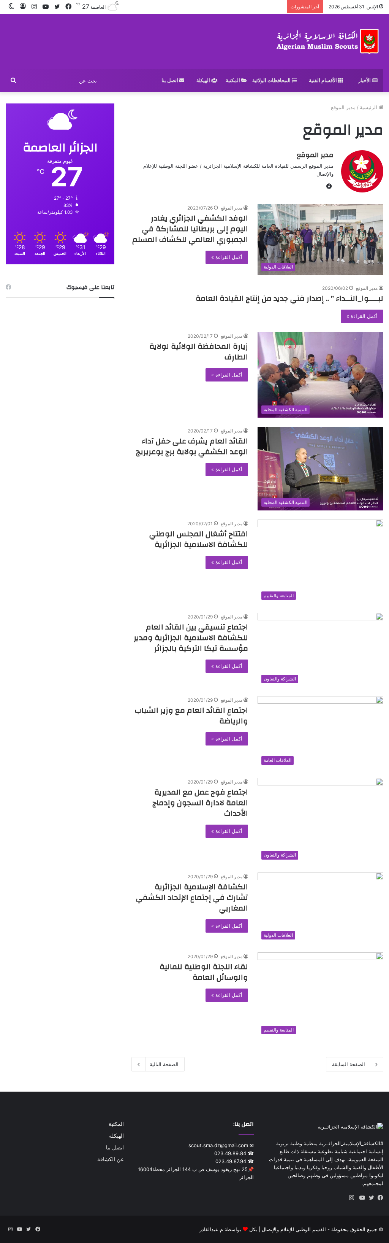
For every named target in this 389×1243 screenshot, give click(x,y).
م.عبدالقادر (211, 1229)
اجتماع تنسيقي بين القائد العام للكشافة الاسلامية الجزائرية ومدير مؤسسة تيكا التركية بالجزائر (191, 637)
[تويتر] (369, 1197)
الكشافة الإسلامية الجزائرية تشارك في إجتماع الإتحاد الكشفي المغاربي (192, 897)
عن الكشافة (110, 1159)
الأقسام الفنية (323, 80)
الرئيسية (369, 107)
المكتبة (233, 80)
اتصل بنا (170, 80)
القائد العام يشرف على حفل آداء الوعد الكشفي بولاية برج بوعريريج (192, 446)
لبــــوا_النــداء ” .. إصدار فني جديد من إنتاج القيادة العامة (289, 298)
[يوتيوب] (360, 1197)
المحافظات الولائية (272, 80)
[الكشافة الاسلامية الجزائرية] (328, 41)
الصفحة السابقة (348, 1064)
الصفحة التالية (164, 1064)
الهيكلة (203, 80)
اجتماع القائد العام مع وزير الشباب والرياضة (191, 715)
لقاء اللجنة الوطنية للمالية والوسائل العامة (204, 972)
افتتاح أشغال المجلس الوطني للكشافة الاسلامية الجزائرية (198, 539)
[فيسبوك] (378, 1197)
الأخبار (365, 80)
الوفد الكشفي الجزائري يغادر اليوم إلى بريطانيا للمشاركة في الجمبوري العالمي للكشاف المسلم (190, 228)
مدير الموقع (315, 155)
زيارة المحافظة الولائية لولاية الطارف (198, 351)
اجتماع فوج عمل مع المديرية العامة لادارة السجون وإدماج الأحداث (200, 802)
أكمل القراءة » (226, 257)
